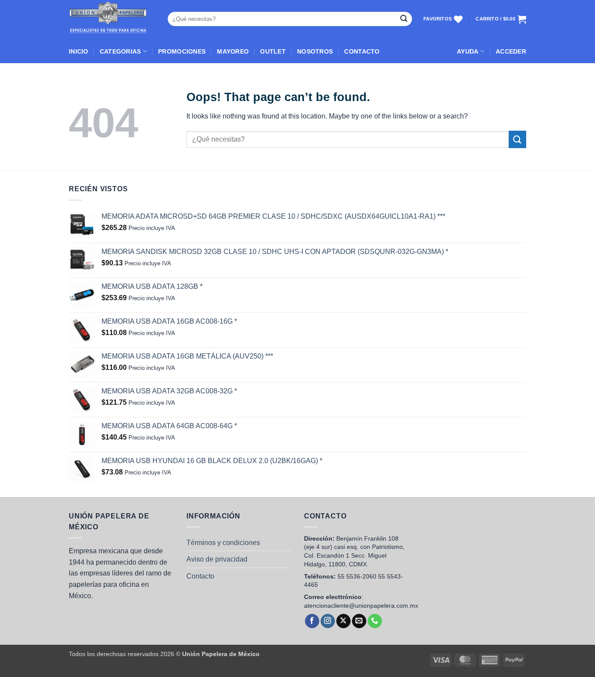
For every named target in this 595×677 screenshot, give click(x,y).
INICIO (78, 51)
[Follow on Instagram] (328, 621)
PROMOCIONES (182, 51)
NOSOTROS (315, 51)
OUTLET (273, 51)
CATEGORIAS (120, 51)
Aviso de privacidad (216, 559)
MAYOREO (233, 51)
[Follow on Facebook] (312, 621)
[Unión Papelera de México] (112, 19)
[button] (511, 51)
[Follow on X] (343, 621)
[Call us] (375, 621)
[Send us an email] (359, 621)
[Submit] (403, 19)
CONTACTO (361, 51)
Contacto (200, 576)
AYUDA (467, 51)
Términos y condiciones (223, 542)
